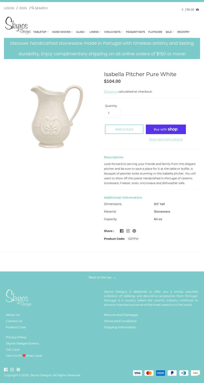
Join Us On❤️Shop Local (24, 355)
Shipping (110, 91)
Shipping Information (120, 327)
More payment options (166, 139)
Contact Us (14, 321)
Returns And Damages (121, 315)
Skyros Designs (41, 375)
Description (113, 157)
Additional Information (123, 197)
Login (9, 8)
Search (41, 8)
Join (23, 8)
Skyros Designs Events (22, 343)
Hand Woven (61, 31)
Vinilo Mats (112, 31)
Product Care (16, 327)
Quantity (111, 106)
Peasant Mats (135, 31)
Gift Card (12, 349)
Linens (94, 31)
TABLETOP (40, 31)
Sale (169, 31)
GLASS (80, 31)
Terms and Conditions (120, 321)
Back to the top (101, 277)
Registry (183, 31)
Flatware (155, 31)
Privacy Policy (16, 337)
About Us (13, 315)
